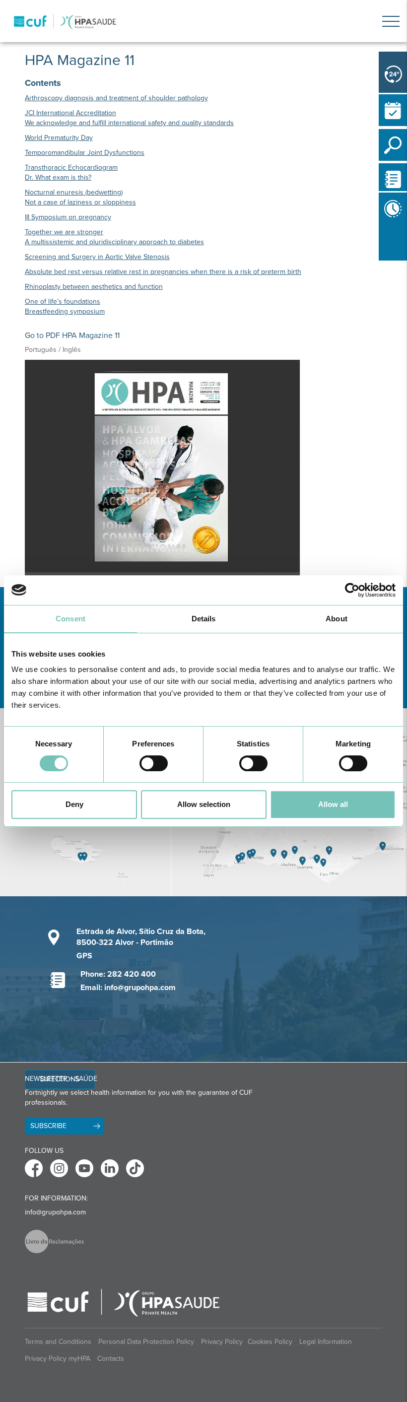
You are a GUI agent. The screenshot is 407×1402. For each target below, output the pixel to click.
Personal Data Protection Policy (146, 1341)
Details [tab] (204, 618)
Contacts (110, 1358)
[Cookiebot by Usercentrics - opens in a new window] (352, 590)
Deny (74, 804)
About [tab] (336, 618)
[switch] (153, 763)
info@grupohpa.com (55, 1212)
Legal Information (325, 1341)
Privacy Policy (222, 1341)
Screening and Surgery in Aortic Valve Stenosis (97, 257)
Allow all (333, 804)
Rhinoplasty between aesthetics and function (94, 286)
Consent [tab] (70, 618)
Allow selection (203, 804)
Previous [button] (381, 242)
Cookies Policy (270, 1341)
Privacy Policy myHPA (57, 1358)
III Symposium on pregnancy (68, 217)
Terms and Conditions (58, 1341)
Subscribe (48, 1126)
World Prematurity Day (59, 138)
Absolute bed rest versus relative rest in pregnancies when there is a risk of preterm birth (163, 271)
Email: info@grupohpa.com (128, 988)
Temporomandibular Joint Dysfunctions (84, 152)
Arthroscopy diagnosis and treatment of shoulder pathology (116, 98)
